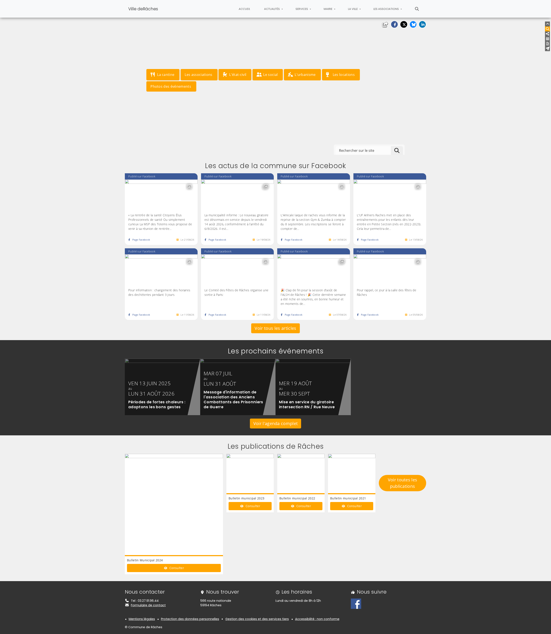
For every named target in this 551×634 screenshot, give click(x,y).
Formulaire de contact (148, 605)
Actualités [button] (272, 9)
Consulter (176, 568)
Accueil (244, 9)
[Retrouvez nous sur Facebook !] (356, 603)
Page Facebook (141, 239)
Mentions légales (142, 619)
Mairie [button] (328, 9)
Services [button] (302, 9)
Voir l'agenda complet (275, 423)
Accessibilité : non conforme (317, 619)
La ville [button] (353, 9)
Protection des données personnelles (190, 619)
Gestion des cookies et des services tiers (257, 619)
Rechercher (417, 9)
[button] (394, 24)
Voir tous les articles (275, 328)
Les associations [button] (386, 9)
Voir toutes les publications (402, 483)
